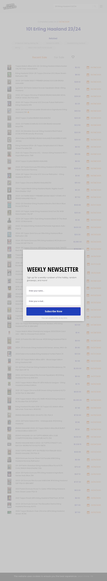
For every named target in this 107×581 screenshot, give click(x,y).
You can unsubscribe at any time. (55, 318)
